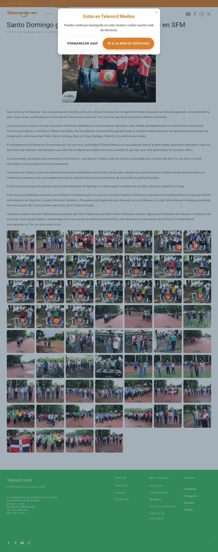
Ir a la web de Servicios (128, 43)
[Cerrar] (156, 12)
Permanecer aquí (82, 43)
